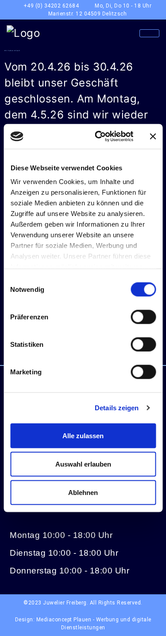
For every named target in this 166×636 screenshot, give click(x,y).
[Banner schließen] (153, 136)
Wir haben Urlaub (12, 50)
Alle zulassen (83, 435)
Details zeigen (117, 408)
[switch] (143, 317)
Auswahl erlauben (83, 463)
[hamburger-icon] (149, 33)
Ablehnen (83, 492)
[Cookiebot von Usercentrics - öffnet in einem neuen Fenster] (99, 136)
